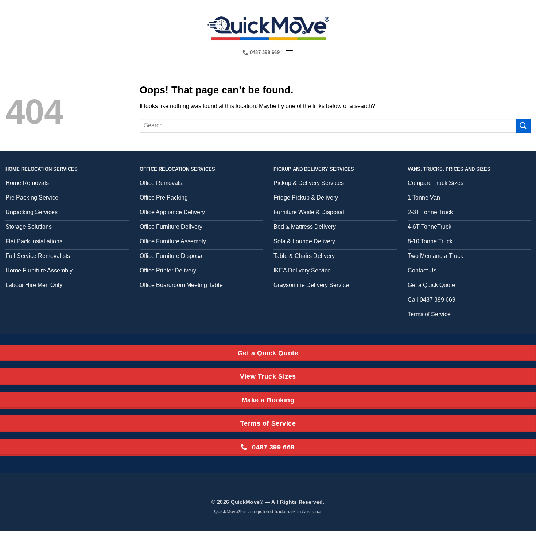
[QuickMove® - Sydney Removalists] (268, 27)
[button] (289, 53)
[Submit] (523, 126)
